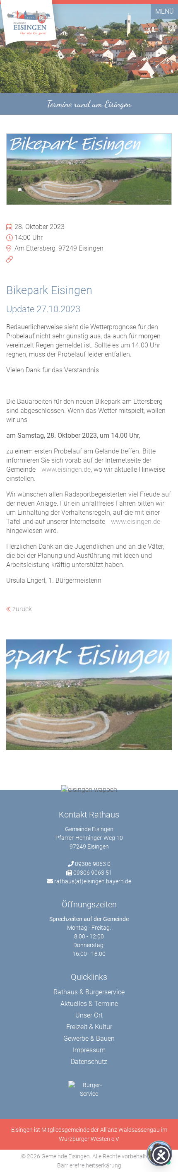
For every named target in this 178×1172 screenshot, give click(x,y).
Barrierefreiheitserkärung (89, 1165)
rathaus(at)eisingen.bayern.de (92, 881)
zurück (21, 609)
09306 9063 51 (92, 872)
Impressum (89, 1050)
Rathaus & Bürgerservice (89, 992)
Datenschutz (89, 1062)
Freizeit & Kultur (89, 1027)
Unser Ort (89, 1015)
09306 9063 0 (93, 864)
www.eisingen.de (66, 469)
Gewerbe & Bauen (89, 1038)
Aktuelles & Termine (89, 1004)
